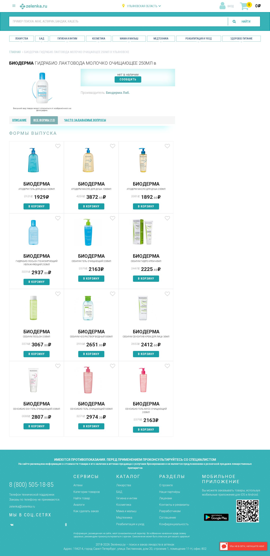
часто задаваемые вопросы (85, 120)
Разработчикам (170, 511)
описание (19, 120)
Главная (15, 52)
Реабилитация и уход (199, 38)
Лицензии (165, 498)
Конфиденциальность (174, 524)
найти (246, 21)
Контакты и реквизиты (174, 504)
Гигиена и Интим (67, 38)
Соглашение (167, 517)
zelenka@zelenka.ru (22, 506)
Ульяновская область (142, 6)
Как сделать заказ (86, 511)
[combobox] (116, 21)
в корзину (36, 206)
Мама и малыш (129, 38)
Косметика (98, 38)
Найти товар (81, 498)
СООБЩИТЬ (128, 79)
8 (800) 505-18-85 (31, 484)
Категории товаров (86, 492)
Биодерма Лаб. (118, 93)
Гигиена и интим (126, 498)
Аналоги (78, 504)
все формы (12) (44, 120)
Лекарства (21, 38)
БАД (41, 38)
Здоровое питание (242, 38)
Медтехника (161, 38)
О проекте (166, 485)
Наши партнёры (169, 492)
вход (231, 6)
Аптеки (77, 485)
